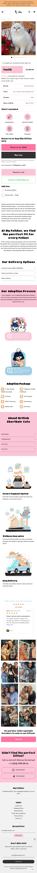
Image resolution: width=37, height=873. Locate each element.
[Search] (29, 12)
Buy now (18, 155)
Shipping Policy (18, 808)
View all (18, 739)
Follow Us (18, 818)
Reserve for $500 (18, 147)
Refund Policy (18, 811)
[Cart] (34, 12)
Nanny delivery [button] (6, 278)
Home (2, 19)
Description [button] (5, 434)
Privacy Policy (18, 816)
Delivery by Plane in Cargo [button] (9, 273)
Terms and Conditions (18, 813)
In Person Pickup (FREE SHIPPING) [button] (12, 268)
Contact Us (18, 806)
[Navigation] (2, 12)
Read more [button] (17, 625)
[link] (18, 630)
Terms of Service (20, 868)
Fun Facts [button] (4, 449)
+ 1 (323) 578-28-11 (18, 763)
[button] (11, 57)
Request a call (18, 172)
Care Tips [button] (4, 444)
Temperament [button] (5, 439)
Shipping (4, 76)
